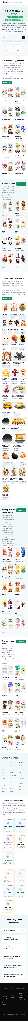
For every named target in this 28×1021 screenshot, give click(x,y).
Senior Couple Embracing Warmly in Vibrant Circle (22, 314)
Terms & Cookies (21, 996)
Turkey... (22, 465)
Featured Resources (4, 999)
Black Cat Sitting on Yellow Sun (21, 346)
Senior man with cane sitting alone (14, 346)
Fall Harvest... (5, 499)
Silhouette (18, 266)
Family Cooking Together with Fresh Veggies (22, 480)
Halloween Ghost (23, 384)
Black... (4, 430)
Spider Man (14, 383)
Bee (11, 778)
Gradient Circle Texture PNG (5, 446)
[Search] (20, 2)
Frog (3, 769)
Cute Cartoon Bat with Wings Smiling (18, 363)
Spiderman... (14, 381)
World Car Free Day (20, 119)
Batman (21, 762)
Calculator (19, 50)
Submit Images (12, 996)
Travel (16, 747)
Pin (2, 772)
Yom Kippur (5, 100)
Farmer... (13, 483)
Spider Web (9, 47)
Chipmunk (17, 594)
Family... (12, 317)
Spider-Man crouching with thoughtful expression (5, 397)
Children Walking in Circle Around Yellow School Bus (18, 396)
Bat (18, 365)
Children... (21, 398)
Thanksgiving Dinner (7, 576)
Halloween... (22, 347)
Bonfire (4, 594)
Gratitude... (4, 331)
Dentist (3, 765)
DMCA (20, 993)
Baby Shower (18, 730)
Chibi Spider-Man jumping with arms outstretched (14, 380)
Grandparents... (5, 316)
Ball (3, 762)
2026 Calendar (6, 677)
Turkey (3, 465)
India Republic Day (7, 631)
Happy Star (5, 383)
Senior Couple (21, 318)
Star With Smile (5, 381)
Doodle (4, 266)
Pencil (20, 786)
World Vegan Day (22, 332)
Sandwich (4, 788)
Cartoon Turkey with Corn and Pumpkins (6, 462)
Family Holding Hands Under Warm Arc (13, 314)
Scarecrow (10, 43)
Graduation (5, 712)
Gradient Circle (5, 431)
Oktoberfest (5, 136)
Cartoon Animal (6, 559)
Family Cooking (21, 484)
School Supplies (10, 50)
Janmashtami (5, 155)
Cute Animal (18, 559)
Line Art (4, 248)
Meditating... (4, 332)
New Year (4, 747)
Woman (21, 793)
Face (3, 781)
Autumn (4, 730)
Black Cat (18, 43)
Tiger (20, 775)
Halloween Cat (6, 611)
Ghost (3, 349)
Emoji (20, 765)
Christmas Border (21, 779)
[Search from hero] (23, 37)
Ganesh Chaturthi (6, 173)
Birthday (17, 677)
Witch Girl (9, 333)
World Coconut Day (20, 155)
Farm (11, 781)
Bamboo (12, 762)
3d (2, 213)
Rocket (21, 772)
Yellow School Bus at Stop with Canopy (18, 446)
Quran (11, 772)
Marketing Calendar (4, 1003)
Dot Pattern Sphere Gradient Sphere (14, 462)
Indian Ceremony (6, 367)
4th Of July (18, 631)
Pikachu (17, 576)
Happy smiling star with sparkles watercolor (5, 380)
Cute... (9, 331)
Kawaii (16, 231)
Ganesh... (16, 331)
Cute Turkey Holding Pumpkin (22, 462)
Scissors (21, 789)
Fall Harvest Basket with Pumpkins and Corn (5, 496)
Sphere (13, 465)
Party (16, 695)
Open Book (13, 785)
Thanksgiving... (5, 464)
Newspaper (4, 785)
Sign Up (13, 993)
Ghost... (22, 381)
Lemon (12, 769)
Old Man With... (13, 348)
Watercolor (18, 248)
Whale (11, 791)
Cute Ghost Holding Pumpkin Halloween (23, 380)
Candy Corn (18, 47)
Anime (3, 231)
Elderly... (4, 317)
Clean (7, 2)
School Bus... (5, 414)
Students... (14, 398)
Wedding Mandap (6, 365)
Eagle (11, 765)
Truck (3, 791)
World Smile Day (6, 119)
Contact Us (22, 999)
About (21, 991)
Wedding (4, 695)
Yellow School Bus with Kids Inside (6, 412)
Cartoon (17, 213)
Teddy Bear (13, 775)
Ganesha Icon (16, 333)
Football (21, 783)
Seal (3, 775)
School (12, 788)
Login (12, 991)
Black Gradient (5, 448)
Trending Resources (4, 991)
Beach (3, 778)
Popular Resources (4, 995)
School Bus (4, 415)
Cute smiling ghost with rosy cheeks (5, 346)
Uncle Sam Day (19, 173)
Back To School (19, 712)
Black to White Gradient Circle (5, 427)
